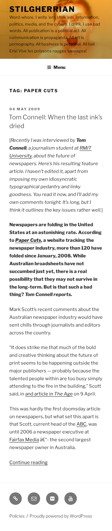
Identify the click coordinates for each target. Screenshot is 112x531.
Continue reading (28, 462)
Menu (59, 67)
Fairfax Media (24, 439)
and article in (49, 394)
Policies (17, 516)
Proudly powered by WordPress (61, 516)
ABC (81, 424)
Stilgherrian (42, 9)
